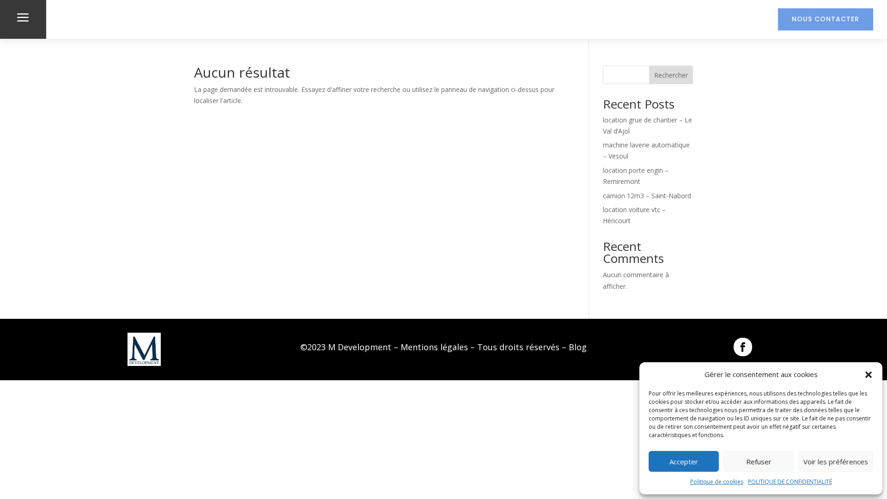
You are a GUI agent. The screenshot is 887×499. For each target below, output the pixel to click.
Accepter (683, 461)
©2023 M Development (345, 347)
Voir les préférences (835, 461)
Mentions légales (434, 347)
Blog (578, 347)
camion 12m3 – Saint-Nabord (647, 195)
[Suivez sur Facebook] (743, 347)
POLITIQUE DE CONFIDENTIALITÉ (790, 482)
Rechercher (671, 75)
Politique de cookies (716, 482)
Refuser (759, 461)
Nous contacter (825, 19)
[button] (868, 374)
